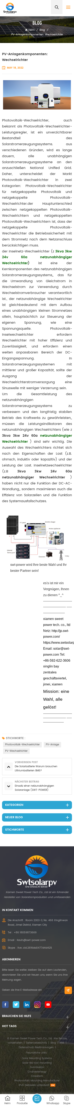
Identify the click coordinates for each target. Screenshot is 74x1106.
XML (62, 1043)
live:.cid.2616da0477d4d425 (34, 948)
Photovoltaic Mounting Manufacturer (37, 1081)
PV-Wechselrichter (16, 751)
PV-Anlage (52, 745)
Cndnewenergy (37, 1072)
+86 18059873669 (25, 933)
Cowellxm (37, 1076)
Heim (31, 30)
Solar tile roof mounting (37, 1063)
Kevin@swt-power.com (31, 940)
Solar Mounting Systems (37, 1058)
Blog (42, 30)
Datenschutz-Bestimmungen (36, 1047)
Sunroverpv (37, 1067)
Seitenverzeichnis (36, 1043)
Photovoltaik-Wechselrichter (22, 745)
